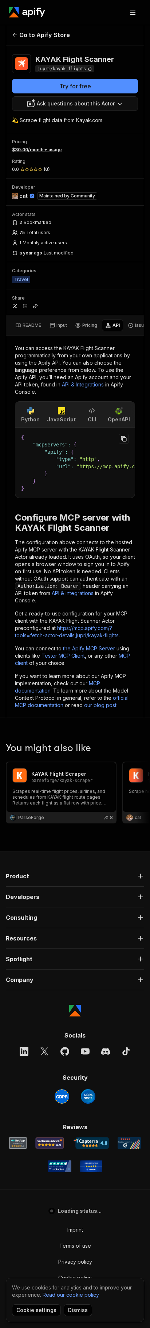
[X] (44, 1051)
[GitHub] (65, 1051)
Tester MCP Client (63, 656)
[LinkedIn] (24, 1051)
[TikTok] (126, 1051)
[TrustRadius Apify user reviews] (59, 1166)
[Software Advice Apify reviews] (49, 1143)
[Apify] (27, 12)
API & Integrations (83, 384)
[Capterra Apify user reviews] (91, 1143)
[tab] (28, 325)
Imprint (75, 1230)
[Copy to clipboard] (124, 439)
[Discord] (105, 1051)
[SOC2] (88, 1096)
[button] (75, 876)
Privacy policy (75, 1262)
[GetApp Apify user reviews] (18, 1143)
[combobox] (75, 103)
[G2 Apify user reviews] (129, 1143)
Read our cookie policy (71, 1295)
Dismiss (78, 1310)
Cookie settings (36, 1310)
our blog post (100, 705)
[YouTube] (85, 1051)
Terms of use (75, 1246)
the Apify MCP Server (89, 648)
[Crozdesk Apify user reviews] (91, 1166)
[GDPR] (62, 1096)
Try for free (75, 86)
